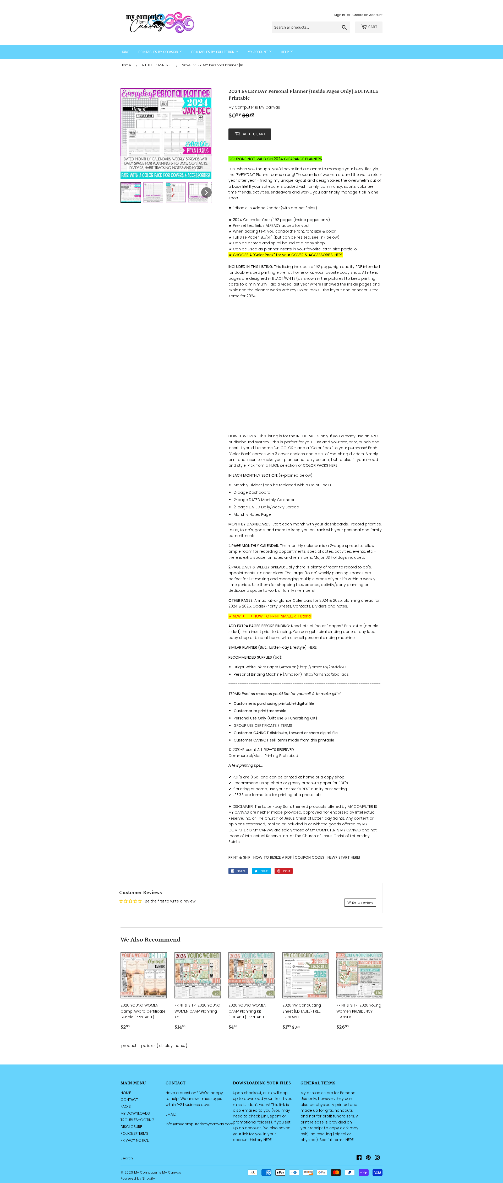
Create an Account (367, 15)
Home (125, 52)
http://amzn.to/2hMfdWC (323, 667)
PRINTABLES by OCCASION (158, 52)
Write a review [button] (360, 902)
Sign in (339, 15)
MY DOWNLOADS (135, 1113)
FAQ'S (126, 1106)
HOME (126, 1092)
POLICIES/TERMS (134, 1133)
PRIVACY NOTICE (135, 1140)
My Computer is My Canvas (157, 1172)
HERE (339, 254)
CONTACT (129, 1099)
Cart (372, 27)
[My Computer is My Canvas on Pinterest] (368, 1158)
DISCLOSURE (131, 1126)
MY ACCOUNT (258, 52)
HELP (285, 52)
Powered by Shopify (138, 1178)
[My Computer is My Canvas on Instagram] (377, 1158)
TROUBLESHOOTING (138, 1119)
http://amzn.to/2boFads (326, 674)
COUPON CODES (309, 857)
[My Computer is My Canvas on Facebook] (359, 1158)
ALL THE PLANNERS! (156, 65)
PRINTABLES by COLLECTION (213, 52)
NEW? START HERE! (343, 857)
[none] (131, 192)
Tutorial (304, 616)
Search (127, 1158)
